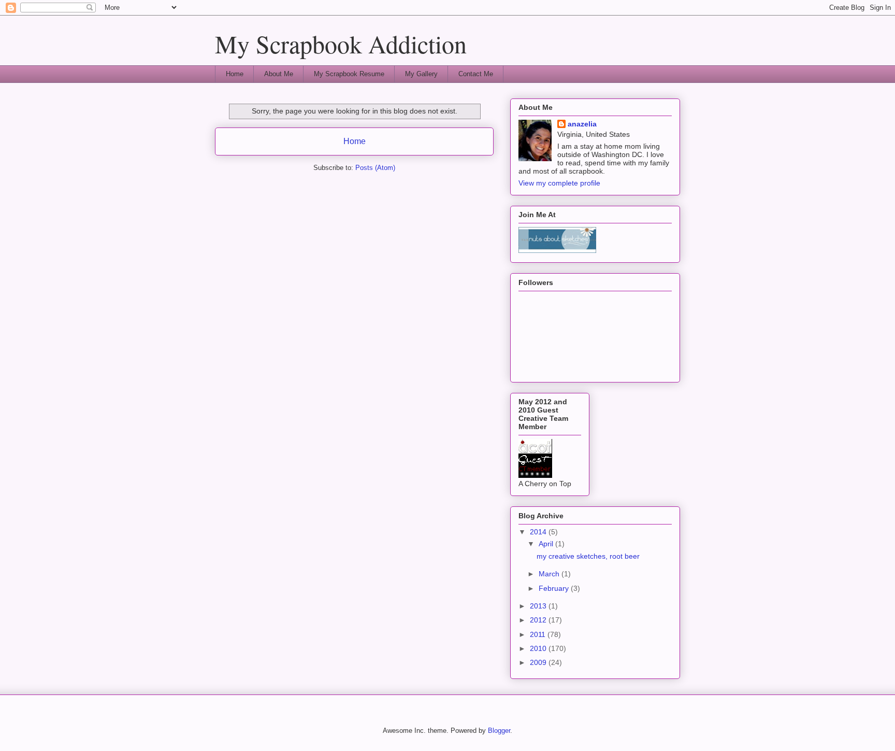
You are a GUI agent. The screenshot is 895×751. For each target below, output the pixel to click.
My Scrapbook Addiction (341, 43)
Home (234, 74)
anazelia (582, 124)
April (547, 544)
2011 (538, 634)
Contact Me (475, 74)
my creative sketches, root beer (588, 556)
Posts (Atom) (375, 168)
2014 (539, 532)
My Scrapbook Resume (349, 74)
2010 (539, 648)
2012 (539, 620)
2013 (539, 606)
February (555, 588)
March (550, 574)
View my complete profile (559, 183)
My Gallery (421, 74)
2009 (539, 662)
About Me (278, 74)
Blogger (499, 730)
